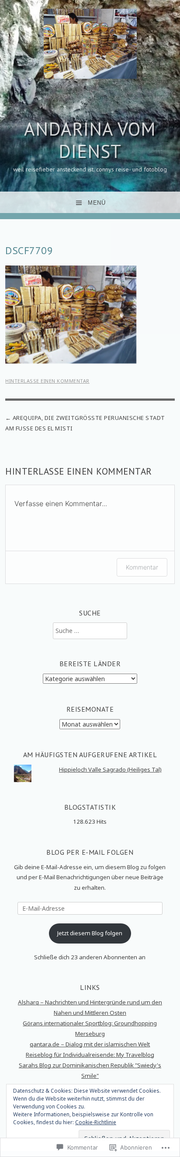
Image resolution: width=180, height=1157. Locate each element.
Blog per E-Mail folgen (89, 852)
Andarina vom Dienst (90, 140)
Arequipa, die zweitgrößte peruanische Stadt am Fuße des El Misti (85, 423)
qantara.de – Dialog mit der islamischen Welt (90, 1044)
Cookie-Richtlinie (95, 1122)
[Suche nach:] (90, 631)
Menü (96, 202)
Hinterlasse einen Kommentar (47, 381)
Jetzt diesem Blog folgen (89, 933)
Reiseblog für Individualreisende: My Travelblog (90, 1055)
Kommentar (142, 567)
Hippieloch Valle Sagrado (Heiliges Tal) (110, 769)
